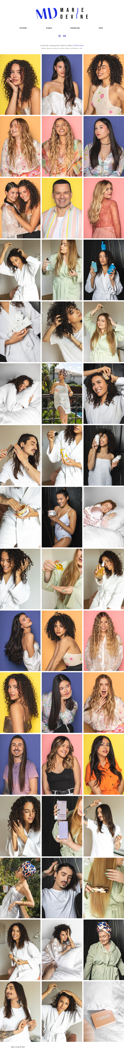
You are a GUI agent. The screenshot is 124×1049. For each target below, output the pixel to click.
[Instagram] (59, 36)
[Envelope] (64, 36)
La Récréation (78, 45)
